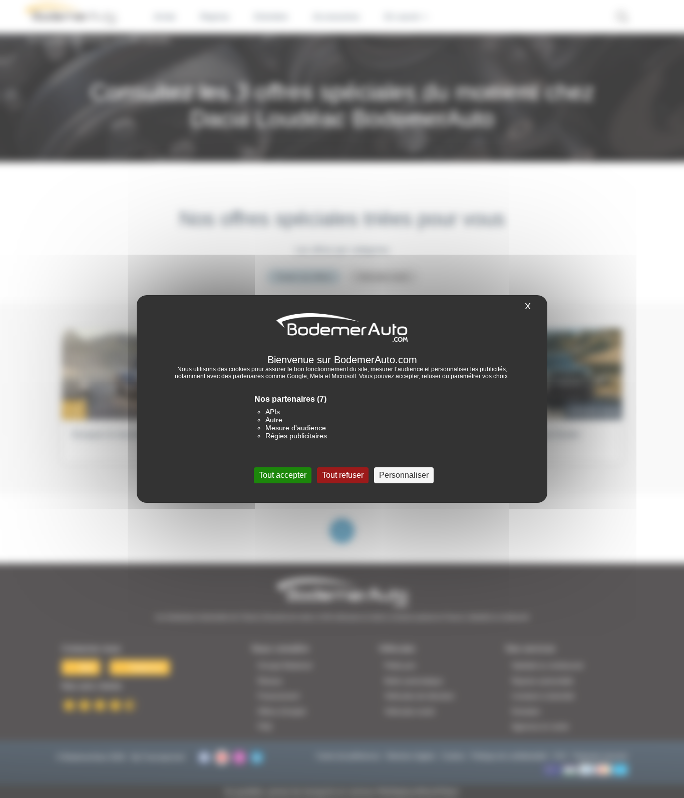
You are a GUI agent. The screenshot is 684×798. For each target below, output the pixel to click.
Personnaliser (404, 475)
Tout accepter (282, 475)
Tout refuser (343, 475)
